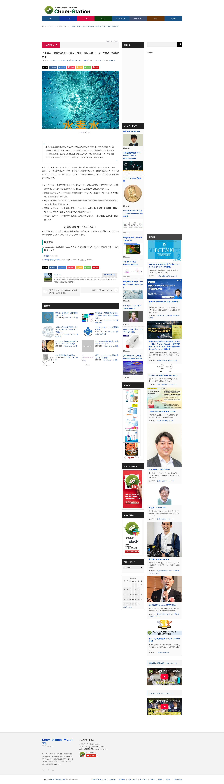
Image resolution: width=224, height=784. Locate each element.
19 (124, 599)
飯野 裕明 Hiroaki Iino (131, 131)
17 (138, 594)
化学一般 (103, 334)
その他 (159, 420)
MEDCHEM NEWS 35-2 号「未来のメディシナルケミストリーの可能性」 (164, 265)
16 (135, 594)
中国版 (168, 779)
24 (138, 599)
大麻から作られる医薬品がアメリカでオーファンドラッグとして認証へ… (66, 329)
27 (127, 604)
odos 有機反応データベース (166, 384)
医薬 (116, 346)
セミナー (166, 315)
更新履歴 (122, 779)
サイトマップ (132, 779)
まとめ (173, 18)
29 (133, 604)
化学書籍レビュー (167, 420)
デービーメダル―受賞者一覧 (133, 179)
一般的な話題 (161, 276)
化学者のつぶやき (171, 276)
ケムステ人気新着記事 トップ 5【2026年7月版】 (164, 640)
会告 (171, 315)
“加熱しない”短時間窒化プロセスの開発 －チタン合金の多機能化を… (107, 315)
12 (124, 594)
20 (127, 599)
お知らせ (166, 652)
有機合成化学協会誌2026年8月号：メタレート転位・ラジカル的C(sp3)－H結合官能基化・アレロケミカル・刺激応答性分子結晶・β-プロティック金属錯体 (164, 345)
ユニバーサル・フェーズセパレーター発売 (133, 330)
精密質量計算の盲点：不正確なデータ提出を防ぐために (133, 284)
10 (138, 589)
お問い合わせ (178, 779)
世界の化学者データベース (165, 481)
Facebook (143, 779)
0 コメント (99, 60)
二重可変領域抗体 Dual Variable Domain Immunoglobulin (131, 155)
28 (130, 604)
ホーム (51, 18)
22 (133, 599)
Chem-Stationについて (99, 779)
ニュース (86, 18)
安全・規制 (66, 60)
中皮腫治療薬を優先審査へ (65, 355)
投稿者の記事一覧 (109, 275)
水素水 (86, 60)
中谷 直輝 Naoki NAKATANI (159, 470)
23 (135, 599)
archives (160, 315)
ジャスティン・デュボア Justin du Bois (132, 307)
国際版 (160, 779)
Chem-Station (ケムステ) (57, 741)
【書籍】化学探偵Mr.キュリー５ (102, 290)
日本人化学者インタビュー (165, 571)
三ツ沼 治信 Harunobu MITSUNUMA (162, 605)
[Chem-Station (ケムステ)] (67, 10)
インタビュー (120, 18)
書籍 (155, 18)
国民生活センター (77, 60)
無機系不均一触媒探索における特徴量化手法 (164, 303)
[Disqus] (80, 397)
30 (135, 604)
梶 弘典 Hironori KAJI (157, 508)
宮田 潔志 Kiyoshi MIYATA (159, 559)
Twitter (152, 779)
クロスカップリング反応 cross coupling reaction (132, 357)
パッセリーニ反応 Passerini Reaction (130, 263)
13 (127, 594)
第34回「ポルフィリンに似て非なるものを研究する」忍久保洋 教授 (62, 291)
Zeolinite (112, 60)
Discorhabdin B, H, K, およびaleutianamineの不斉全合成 (133, 213)
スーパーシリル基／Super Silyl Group (163, 375)
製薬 (116, 360)
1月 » (130, 607)
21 (130, 599)
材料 (100, 322)
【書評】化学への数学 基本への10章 (162, 411)
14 (130, 594)
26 (124, 604)
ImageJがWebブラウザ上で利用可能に (132, 239)
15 (133, 594)
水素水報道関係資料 (52, 260)
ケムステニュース (56, 60)
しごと (103, 18)
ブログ (68, 18)
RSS (52, 770)
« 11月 (125, 607)
